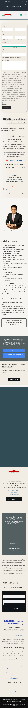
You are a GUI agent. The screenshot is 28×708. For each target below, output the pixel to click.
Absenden (6, 107)
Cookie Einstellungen (16, 701)
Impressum (22, 699)
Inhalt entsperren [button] (14, 350)
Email (4, 34)
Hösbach (21, 660)
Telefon (4, 42)
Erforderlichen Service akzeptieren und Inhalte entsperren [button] (14, 355)
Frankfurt (6, 687)
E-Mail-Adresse (5, 39)
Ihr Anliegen (6, 60)
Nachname (17, 31)
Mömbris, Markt (21, 666)
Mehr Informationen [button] (14, 348)
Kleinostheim (7, 652)
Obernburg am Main (8, 668)
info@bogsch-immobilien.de (15, 179)
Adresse (4, 52)
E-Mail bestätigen (18, 39)
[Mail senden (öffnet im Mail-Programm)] (14, 8)
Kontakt (9, 701)
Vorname (4, 31)
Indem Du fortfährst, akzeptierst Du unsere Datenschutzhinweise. (12, 604)
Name (4, 27)
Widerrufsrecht (16, 699)
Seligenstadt (17, 691)
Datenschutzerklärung (7, 699)
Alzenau (14, 652)
